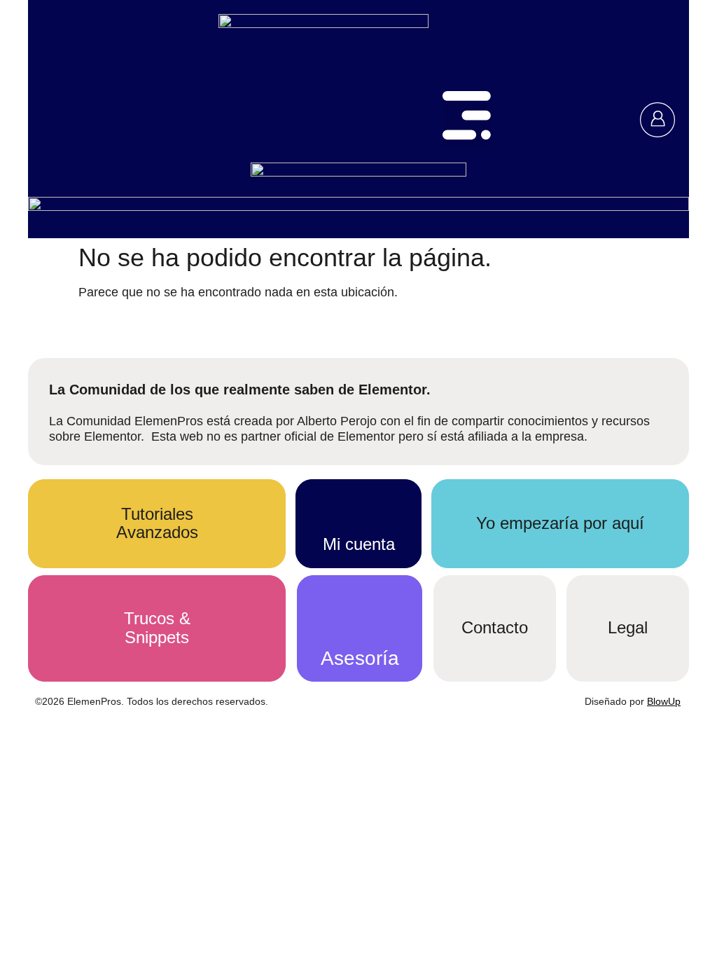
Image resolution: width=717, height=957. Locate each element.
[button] (467, 119)
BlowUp (664, 701)
